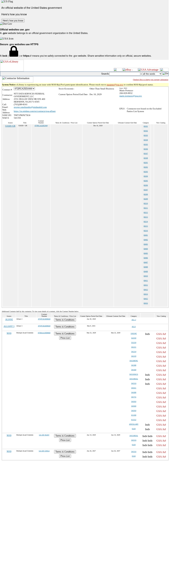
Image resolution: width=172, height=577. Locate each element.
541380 (133, 365)
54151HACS (133, 374)
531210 (133, 342)
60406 (146, 258)
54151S (133, 383)
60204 (146, 176)
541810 (133, 401)
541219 (133, 356)
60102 (146, 131)
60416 (146, 303)
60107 (146, 153)
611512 (133, 420)
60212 (146, 212)
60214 (146, 221)
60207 (146, 190)
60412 (146, 285)
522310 (133, 338)
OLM (134, 429)
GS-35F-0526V (44, 435)
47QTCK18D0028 (44, 319)
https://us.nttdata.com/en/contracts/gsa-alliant (35, 111)
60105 (146, 144)
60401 (146, 235)
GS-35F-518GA (44, 451)
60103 (146, 135)
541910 (133, 410)
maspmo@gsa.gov (115, 84)
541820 (133, 406)
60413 (146, 290)
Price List (65, 338)
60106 (146, 149)
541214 (133, 352)
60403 (146, 244)
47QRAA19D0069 (44, 333)
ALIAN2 (9, 319)
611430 (133, 415)
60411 (146, 280)
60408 (146, 267)
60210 (146, 203)
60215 (146, 226)
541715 (133, 397)
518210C (134, 333)
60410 (146, 276)
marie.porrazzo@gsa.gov (130, 96)
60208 (146, 194)
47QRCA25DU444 (41, 126)
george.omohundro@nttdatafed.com (30, 107)
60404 (146, 249)
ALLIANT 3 (9, 326)
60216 (146, 231)
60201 (146, 162)
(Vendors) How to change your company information (150, 79)
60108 (146, 158)
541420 (133, 370)
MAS (9, 333)
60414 (146, 294)
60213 (146, 217)
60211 (146, 208)
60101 (146, 126)
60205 (146, 181)
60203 (146, 172)
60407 (146, 262)
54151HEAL (134, 379)
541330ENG (134, 361)
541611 (133, 388)
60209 (146, 199)
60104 (146, 140)
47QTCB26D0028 (44, 326)
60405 (146, 253)
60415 (146, 299)
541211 (133, 347)
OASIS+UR (10, 126)
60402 (146, 240)
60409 (146, 271)
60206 (146, 185)
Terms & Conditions (65, 320)
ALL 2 (134, 320)
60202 (146, 167)
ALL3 (134, 326)
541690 (133, 392)
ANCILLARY (133, 424)
